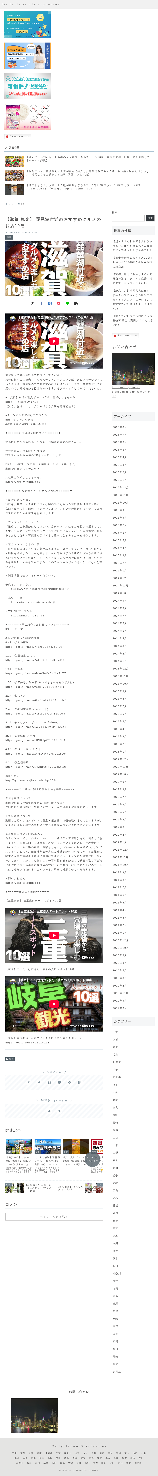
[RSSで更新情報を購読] (59, 1111)
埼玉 (77, 1453)
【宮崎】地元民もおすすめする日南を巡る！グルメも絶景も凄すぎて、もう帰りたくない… (133, 279)
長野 (87, 1463)
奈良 (102, 1453)
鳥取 (128, 1463)
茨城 (70, 1463)
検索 (115, 212)
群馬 (62, 1463)
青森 (95, 1463)
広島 (58, 1458)
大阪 (93, 1453)
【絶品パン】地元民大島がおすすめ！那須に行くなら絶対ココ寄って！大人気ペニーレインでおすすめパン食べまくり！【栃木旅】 (133, 299)
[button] (76, 303)
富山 (127, 1453)
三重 (14, 1453)
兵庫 (39, 1453)
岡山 (33, 1458)
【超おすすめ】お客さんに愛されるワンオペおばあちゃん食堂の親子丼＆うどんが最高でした (133, 246)
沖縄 (116, 1458)
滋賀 (11, 1059)
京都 (22, 1453)
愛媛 (75, 1458)
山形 (143, 1453)
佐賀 (31, 1453)
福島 (46, 1463)
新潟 (91, 1458)
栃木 (108, 1458)
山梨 (17, 1458)
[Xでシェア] (33, 303)
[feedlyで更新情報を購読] (49, 1111)
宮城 (110, 1453)
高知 (120, 1463)
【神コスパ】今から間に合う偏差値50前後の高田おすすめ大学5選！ (133, 320)
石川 (141, 1458)
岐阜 (25, 1458)
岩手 (41, 1458)
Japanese (16, 136)
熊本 (132, 1458)
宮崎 (118, 1453)
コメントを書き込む (54, 1217)
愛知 (83, 1458)
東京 (99, 1458)
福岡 (37, 1463)
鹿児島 (138, 1463)
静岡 (103, 1463)
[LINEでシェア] (67, 303)
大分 (85, 1453)
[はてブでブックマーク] (50, 303)
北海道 (48, 1453)
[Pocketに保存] (59, 303)
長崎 (79, 1463)
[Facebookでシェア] (41, 303)
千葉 (58, 1453)
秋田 (54, 1463)
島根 (50, 1458)
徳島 (66, 1458)
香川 (112, 1463)
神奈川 (20, 1463)
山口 (135, 1453)
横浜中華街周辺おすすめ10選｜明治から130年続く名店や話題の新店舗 (133, 262)
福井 (29, 1463)
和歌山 (67, 1453)
